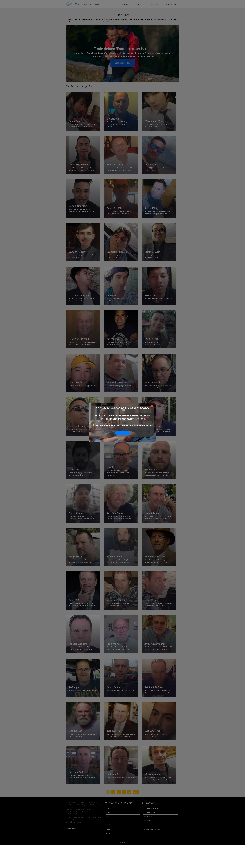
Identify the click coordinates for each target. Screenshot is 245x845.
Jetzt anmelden (122, 433)
